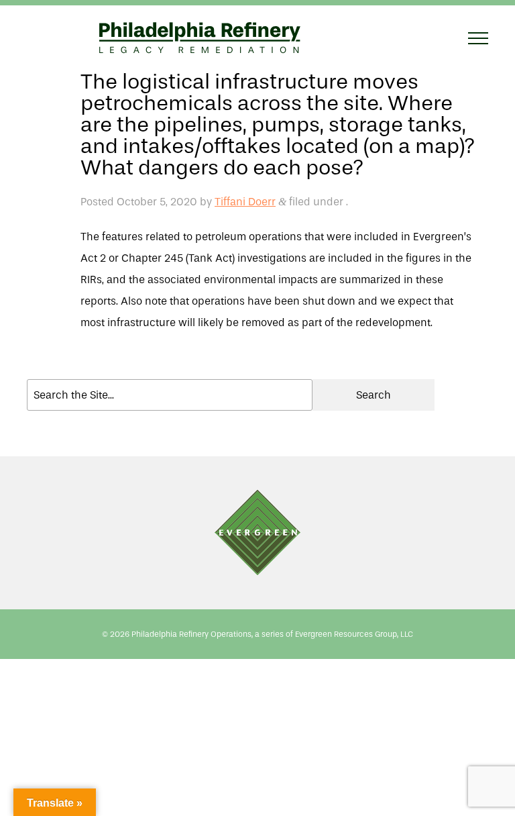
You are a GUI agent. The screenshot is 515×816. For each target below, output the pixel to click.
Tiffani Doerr (245, 201)
